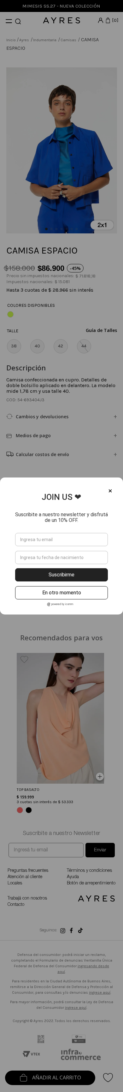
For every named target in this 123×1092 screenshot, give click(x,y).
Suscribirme (61, 575)
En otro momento (61, 593)
